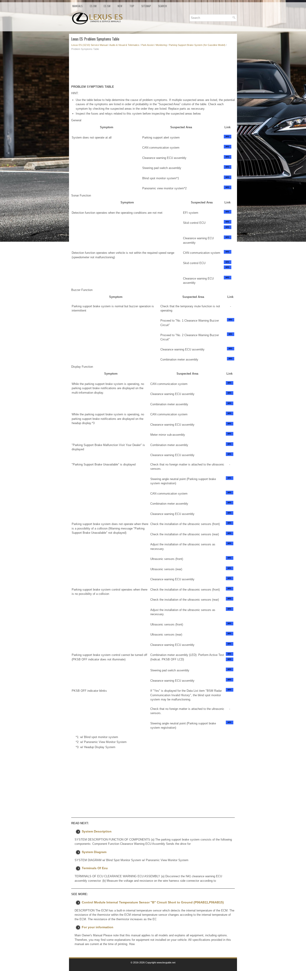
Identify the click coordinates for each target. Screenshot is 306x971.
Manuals (77, 6)
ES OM (93, 6)
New (120, 6)
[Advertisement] (153, 68)
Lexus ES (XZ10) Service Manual (89, 45)
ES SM (107, 6)
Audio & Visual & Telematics (124, 45)
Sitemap (146, 6)
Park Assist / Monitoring (154, 45)
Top (131, 6)
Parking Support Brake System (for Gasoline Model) (197, 45)
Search (162, 6)
